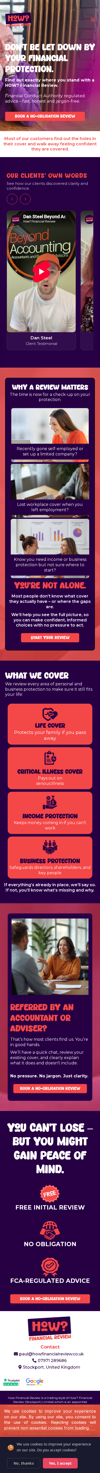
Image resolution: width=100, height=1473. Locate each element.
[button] (92, 20)
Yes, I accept (60, 1463)
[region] (50, 281)
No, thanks (24, 1463)
